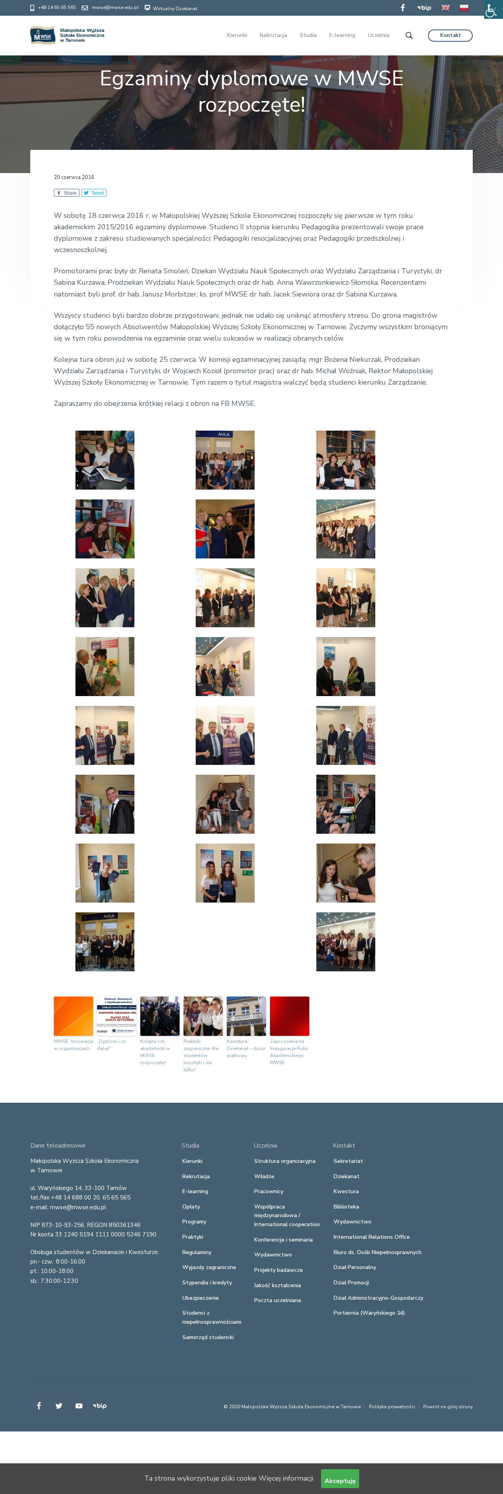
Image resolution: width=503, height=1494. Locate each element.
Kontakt (450, 35)
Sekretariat (348, 1161)
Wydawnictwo (273, 1254)
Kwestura (346, 1191)
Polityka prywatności (392, 1407)
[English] (445, 13)
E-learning (195, 1191)
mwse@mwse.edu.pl (115, 7)
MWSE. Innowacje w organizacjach (73, 1045)
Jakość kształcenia (277, 1285)
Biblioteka (346, 1206)
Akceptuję (340, 1481)
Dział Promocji (351, 1282)
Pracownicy (268, 1191)
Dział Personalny (355, 1267)
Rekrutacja (196, 1176)
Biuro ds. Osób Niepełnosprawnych (378, 1252)
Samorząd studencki (208, 1337)
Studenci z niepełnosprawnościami (211, 1317)
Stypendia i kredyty (207, 1282)
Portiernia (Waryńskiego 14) (369, 1313)
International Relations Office (372, 1237)
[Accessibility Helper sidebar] (493, 9)
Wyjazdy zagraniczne (209, 1267)
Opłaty (191, 1206)
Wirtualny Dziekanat (174, 9)
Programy (194, 1221)
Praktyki (192, 1237)
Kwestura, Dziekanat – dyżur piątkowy (246, 1048)
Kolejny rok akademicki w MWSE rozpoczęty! (155, 1052)
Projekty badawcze (278, 1270)
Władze (264, 1176)
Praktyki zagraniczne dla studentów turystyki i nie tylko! (201, 1055)
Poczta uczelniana (277, 1300)
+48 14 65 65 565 (57, 7)
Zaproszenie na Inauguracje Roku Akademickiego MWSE (289, 1052)
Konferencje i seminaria (283, 1239)
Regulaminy (196, 1252)
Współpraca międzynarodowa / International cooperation (287, 1215)
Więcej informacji (286, 1478)
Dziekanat (347, 1176)
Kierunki (192, 1161)
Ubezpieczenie (200, 1298)
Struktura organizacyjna (285, 1161)
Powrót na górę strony (448, 1407)
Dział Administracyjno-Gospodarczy (378, 1298)
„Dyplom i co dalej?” (111, 1045)
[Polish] (464, 13)
